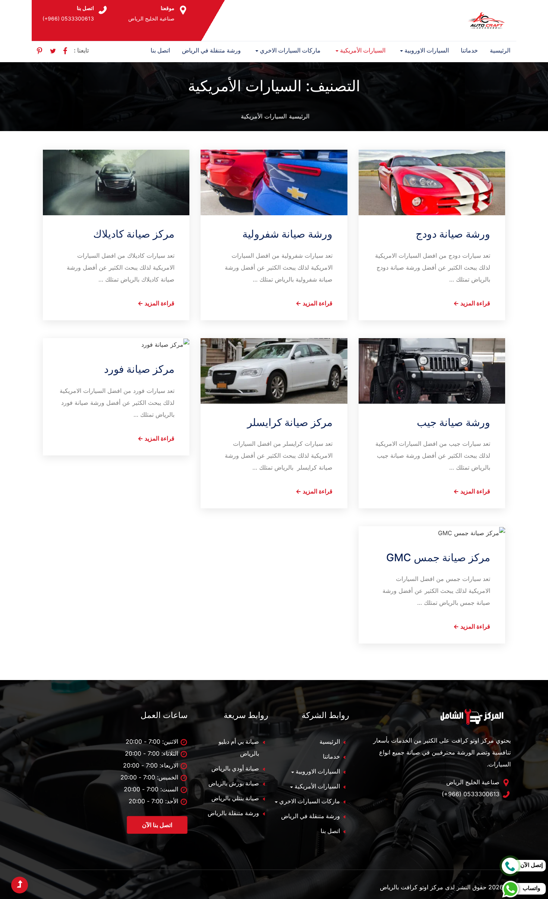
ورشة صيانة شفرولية (287, 234)
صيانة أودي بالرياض (235, 768)
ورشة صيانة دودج (453, 234)
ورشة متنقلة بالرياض (233, 813)
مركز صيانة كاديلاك (133, 234)
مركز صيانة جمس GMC (438, 557)
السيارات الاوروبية (426, 50)
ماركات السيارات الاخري (290, 50)
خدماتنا (469, 50)
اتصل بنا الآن (157, 825)
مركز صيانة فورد (139, 369)
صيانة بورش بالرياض (233, 783)
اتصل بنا (160, 50)
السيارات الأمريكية (362, 50)
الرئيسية (500, 50)
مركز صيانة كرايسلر (290, 422)
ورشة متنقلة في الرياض (211, 50)
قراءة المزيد (471, 303)
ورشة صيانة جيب (453, 422)
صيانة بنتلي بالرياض (235, 798)
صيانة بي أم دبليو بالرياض (238, 747)
